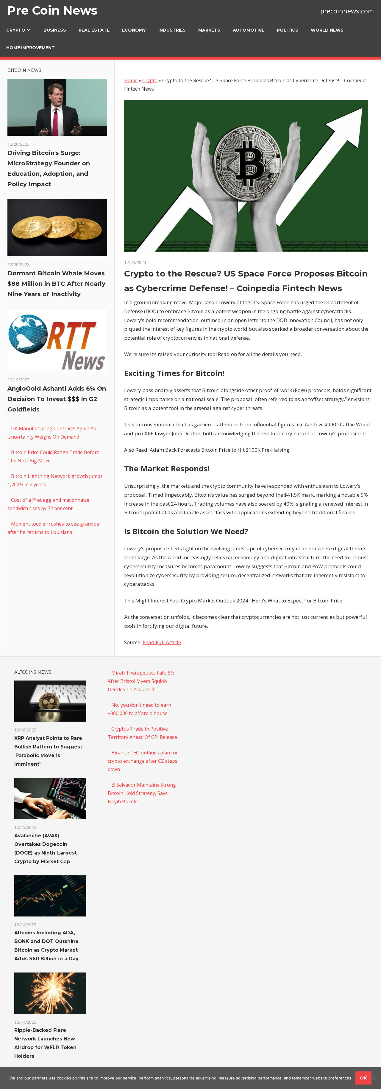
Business (54, 30)
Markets (209, 30)
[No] (374, 1078)
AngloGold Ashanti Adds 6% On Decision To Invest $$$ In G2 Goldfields (56, 399)
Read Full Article (162, 642)
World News (327, 30)
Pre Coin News (52, 10)
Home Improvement (30, 47)
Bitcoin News (24, 70)
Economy (134, 30)
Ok (363, 1078)
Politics (287, 30)
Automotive (248, 30)
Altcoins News (32, 672)
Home (131, 80)
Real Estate (94, 30)
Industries (172, 30)
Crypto (15, 30)
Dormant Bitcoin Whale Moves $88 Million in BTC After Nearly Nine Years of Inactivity (56, 284)
